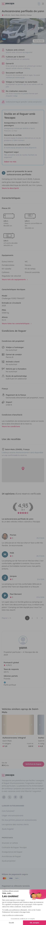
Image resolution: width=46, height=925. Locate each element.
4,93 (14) (7, 15)
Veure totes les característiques (16, 323)
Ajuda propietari (9, 861)
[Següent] (31, 725)
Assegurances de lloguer (12, 852)
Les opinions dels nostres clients (15, 824)
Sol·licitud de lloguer (33, 764)
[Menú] (40, 3)
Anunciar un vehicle (10, 843)
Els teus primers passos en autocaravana (19, 820)
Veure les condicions (11, 426)
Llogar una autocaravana (12, 815)
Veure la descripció (10, 188)
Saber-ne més (10, 161)
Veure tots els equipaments (14, 279)
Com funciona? (8, 811)
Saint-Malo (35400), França (21, 15)
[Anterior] (4, 725)
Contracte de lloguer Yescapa (14, 847)
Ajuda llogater (8, 829)
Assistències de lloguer (11, 856)
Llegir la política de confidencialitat (12, 915)
